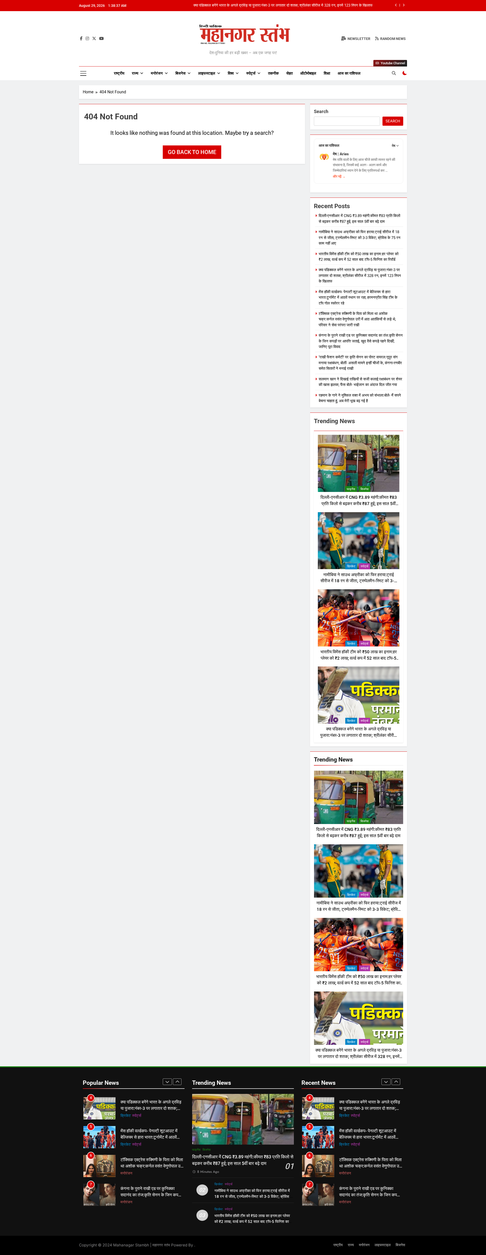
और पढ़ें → (339, 176)
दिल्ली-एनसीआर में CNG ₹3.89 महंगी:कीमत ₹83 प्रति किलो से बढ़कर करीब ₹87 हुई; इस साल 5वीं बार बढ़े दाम (358, 503)
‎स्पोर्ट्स (250, 73)
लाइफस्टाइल (206, 73)
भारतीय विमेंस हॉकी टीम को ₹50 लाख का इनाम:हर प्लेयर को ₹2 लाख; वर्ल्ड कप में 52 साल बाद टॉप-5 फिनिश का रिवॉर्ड (358, 658)
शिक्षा (327, 73)
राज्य (135, 73)
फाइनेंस (351, 489)
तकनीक (273, 73)
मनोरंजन (157, 73)
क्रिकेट (351, 566)
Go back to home (192, 152)
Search (321, 111)
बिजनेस (180, 73)
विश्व (231, 73)
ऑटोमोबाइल (308, 73)
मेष (393, 145)
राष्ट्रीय (119, 73)
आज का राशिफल (349, 73)
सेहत (289, 73)
